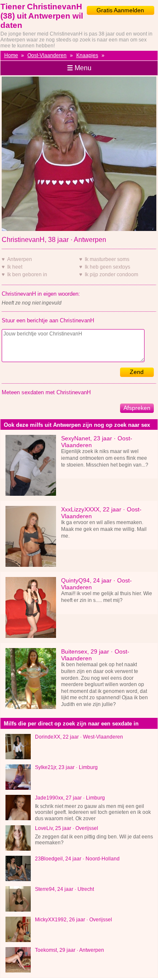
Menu (79, 67)
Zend (137, 371)
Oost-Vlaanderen (47, 55)
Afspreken (136, 407)
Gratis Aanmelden (120, 10)
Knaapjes (87, 55)
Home (11, 55)
